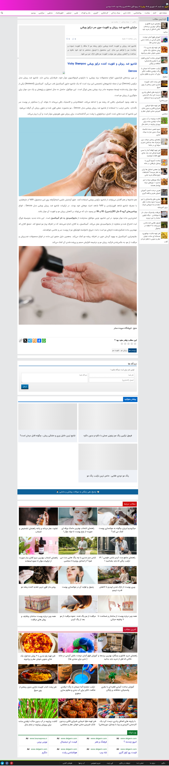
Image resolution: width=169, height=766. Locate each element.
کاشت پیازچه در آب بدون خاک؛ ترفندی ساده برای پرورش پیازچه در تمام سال (38, 723)
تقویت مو (115, 350)
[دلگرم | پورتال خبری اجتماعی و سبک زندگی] (165, 4)
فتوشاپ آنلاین (67, 763)
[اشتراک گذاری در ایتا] (35, 341)
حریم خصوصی (95, 763)
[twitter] (2, 763)
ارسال (25, 386)
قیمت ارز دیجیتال (68, 742)
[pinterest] (11, 763)
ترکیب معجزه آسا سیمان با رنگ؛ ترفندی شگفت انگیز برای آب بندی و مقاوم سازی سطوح (77, 690)
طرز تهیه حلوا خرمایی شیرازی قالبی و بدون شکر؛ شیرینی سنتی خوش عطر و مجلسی (78, 723)
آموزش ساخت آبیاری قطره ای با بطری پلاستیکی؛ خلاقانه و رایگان (117, 688)
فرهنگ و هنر (101, 742)
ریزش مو (124, 350)
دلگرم (44, 752)
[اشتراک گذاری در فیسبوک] (39, 341)
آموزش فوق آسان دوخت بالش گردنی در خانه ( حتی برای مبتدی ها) (78, 657)
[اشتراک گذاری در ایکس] (25, 341)
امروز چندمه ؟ (130, 742)
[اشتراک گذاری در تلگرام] (30, 341)
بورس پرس (42, 742)
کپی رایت (110, 763)
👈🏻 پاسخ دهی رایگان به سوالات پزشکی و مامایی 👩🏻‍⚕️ (77, 491)
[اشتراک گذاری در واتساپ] (44, 341)
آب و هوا (81, 763)
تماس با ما (140, 763)
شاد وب (103, 752)
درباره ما (152, 763)
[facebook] (7, 763)
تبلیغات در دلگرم (124, 763)
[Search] (2, 13)
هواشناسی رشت (69, 752)
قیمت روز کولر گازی (128, 752)
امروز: (166, 6)
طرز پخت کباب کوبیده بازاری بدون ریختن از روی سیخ (38, 688)
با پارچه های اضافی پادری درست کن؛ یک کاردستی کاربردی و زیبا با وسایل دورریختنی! (118, 723)
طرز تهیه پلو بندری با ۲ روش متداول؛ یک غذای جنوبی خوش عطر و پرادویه (37, 657)
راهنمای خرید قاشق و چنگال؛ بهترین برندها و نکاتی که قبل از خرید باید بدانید (117, 657)
